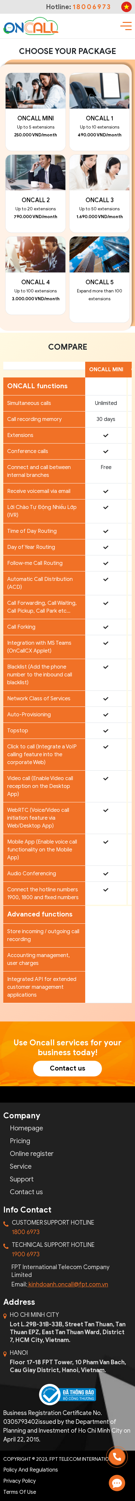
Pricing (20, 1141)
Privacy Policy (19, 1481)
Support (22, 1179)
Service (20, 1167)
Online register (32, 1154)
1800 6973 (26, 1232)
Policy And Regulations (30, 1470)
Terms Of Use (19, 1492)
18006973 (92, 7)
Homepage (26, 1128)
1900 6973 (26, 1254)
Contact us (67, 1068)
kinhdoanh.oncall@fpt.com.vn (67, 1284)
